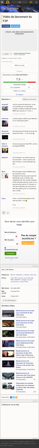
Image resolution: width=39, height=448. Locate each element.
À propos (16, 441)
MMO (12, 280)
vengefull (5, 104)
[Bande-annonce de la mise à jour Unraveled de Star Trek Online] (8, 314)
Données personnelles (16, 443)
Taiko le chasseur (5, 145)
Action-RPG (14, 278)
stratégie (23, 280)
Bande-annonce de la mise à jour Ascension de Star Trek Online (25, 323)
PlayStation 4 (20, 275)
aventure (20, 278)
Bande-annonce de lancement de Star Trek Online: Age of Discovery (24, 353)
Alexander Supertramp (6, 132)
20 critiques (19, 94)
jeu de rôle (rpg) (28, 278)
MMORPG (18, 280)
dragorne (5, 157)
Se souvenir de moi (11, 249)
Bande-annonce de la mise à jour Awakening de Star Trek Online (25, 343)
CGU (32, 441)
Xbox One (33, 275)
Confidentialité (4, 443)
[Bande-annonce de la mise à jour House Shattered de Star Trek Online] (8, 334)
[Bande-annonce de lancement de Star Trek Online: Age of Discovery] (8, 354)
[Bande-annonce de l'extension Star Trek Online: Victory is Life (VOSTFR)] (8, 377)
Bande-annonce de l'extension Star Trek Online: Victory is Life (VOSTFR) (25, 375)
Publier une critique (19, 91)
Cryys (4, 198)
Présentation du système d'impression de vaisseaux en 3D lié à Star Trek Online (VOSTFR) (25, 386)
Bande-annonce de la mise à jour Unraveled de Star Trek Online (25, 313)
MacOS (13, 275)
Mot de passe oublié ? (11, 259)
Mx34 (3, 172)
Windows (27, 275)
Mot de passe (9, 240)
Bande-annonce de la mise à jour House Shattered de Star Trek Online (25, 333)
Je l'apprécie (16, 87)
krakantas (5, 118)
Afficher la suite (19, 65)
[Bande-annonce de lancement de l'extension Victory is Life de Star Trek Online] (8, 365)
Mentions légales (25, 441)
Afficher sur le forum (29, 99)
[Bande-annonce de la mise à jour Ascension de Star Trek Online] (8, 324)
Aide (1, 445)
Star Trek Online (10, 8)
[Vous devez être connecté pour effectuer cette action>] (29, 87)
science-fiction (24, 282)
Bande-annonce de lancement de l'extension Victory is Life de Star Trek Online (25, 364)
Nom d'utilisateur (10, 232)
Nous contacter (8, 445)
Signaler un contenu (29, 443)
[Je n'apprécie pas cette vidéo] (11, 53)
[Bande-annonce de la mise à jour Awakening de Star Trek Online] (8, 344)
